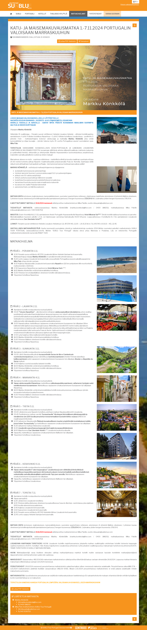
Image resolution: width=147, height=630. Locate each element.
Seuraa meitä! (64, 628)
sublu (18, 14)
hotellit (42, 14)
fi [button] (136, 2)
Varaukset (84, 41)
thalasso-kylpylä (58, 14)
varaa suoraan (112, 14)
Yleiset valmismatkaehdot (129, 4)
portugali (29, 14)
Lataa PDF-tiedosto (68, 41)
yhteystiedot (95, 14)
